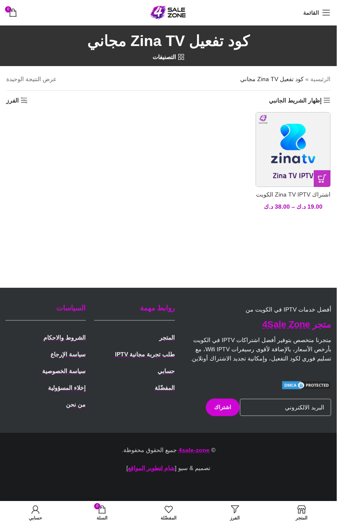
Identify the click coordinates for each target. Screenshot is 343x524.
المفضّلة (165, 387)
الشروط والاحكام (65, 337)
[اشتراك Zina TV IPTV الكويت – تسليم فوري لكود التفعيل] (293, 149)
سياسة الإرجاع (68, 354)
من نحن (76, 404)
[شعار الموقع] (168, 12)
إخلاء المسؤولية (67, 387)
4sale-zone (194, 450)
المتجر (167, 337)
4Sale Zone (286, 324)
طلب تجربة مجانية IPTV (145, 354)
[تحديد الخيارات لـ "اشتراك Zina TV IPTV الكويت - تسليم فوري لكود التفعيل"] (322, 178)
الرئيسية (320, 79)
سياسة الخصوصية (64, 371)
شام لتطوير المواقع (151, 468)
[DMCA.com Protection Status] (306, 384)
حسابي (166, 371)
